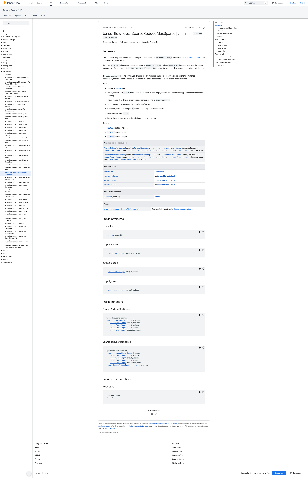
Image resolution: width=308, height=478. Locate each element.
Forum (37, 451)
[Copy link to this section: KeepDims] (116, 386)
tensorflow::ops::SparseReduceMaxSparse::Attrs (122, 209)
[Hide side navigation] (29, 473)
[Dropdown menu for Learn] (45, 3)
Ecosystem (64, 3)
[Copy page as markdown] (186, 34)
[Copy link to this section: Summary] (117, 51)
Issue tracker (176, 448)
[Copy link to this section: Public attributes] (126, 219)
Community (82, 3)
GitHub (293, 3)
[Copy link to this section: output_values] (120, 281)
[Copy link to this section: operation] (115, 226)
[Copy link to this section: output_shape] (120, 263)
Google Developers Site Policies (136, 426)
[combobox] (256, 3)
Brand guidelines (178, 459)
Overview (7, 15)
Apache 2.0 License (104, 426)
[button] (15, 34)
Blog (37, 448)
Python (18, 15)
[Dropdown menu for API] (55, 3)
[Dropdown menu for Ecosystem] (72, 3)
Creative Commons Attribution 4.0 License (162, 424)
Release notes (177, 451)
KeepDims (108, 197)
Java (35, 15)
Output (111, 128)
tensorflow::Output (166, 176)
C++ (27, 15)
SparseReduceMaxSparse (114, 148)
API (51, 3)
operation (108, 171)
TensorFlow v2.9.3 (12, 10)
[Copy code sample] (203, 232)
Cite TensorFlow (178, 463)
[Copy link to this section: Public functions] (126, 302)
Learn (39, 3)
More (43, 15)
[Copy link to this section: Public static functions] (134, 379)
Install (30, 3)
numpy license (110, 428)
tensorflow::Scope (142, 148)
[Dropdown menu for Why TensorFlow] (111, 3)
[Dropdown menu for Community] (90, 3)
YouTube (38, 463)
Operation (159, 171)
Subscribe (279, 473)
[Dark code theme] (200, 232)
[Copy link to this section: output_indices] (121, 244)
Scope (118, 88)
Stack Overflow (177, 455)
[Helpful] (200, 27)
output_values (110, 184)
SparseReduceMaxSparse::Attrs (124, 159)
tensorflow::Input (172, 148)
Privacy (45, 473)
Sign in (302, 3)
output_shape (110, 180)
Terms (37, 473)
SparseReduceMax (193, 57)
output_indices (111, 176)
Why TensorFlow (101, 3)
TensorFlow (107, 28)
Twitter (38, 459)
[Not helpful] (203, 27)
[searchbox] (16, 23)
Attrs (125, 113)
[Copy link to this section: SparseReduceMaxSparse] (133, 309)
